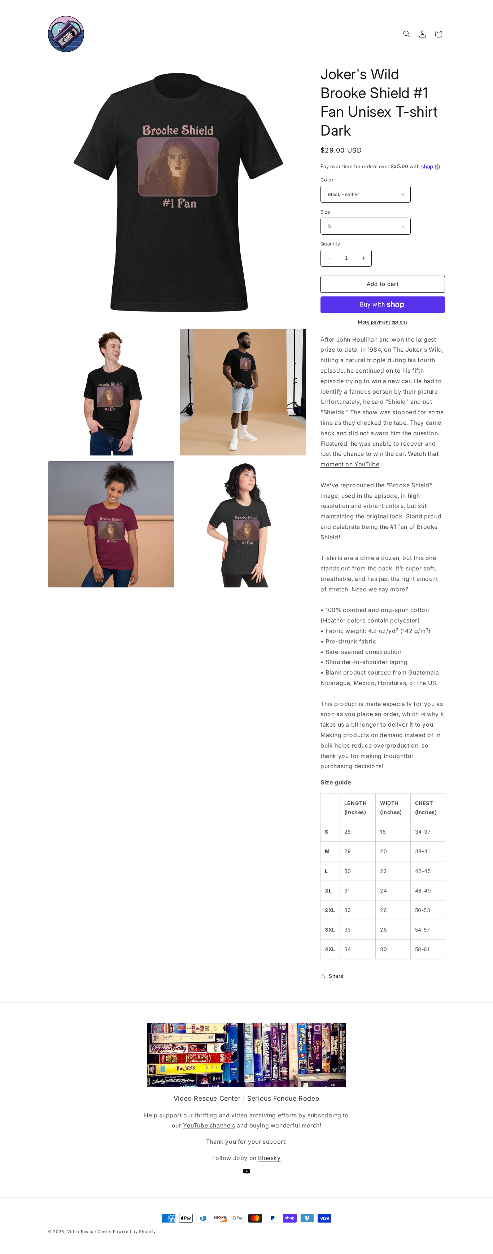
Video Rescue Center (207, 1098)
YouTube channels (209, 1125)
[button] (407, 34)
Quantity (330, 244)
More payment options (382, 322)
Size (325, 212)
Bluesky (269, 1157)
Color (326, 180)
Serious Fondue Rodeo (283, 1098)
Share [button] (336, 976)
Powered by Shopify (134, 1231)
